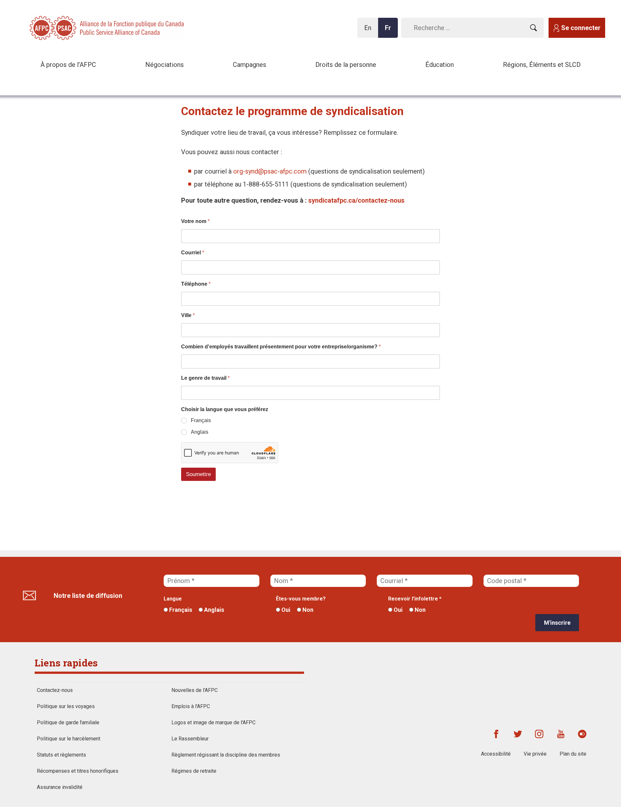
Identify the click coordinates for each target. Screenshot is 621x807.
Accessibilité (496, 754)
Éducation (439, 65)
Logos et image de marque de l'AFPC (213, 722)
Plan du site (573, 754)
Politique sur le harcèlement (68, 739)
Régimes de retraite (193, 771)
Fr (390, 31)
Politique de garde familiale (68, 722)
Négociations (164, 65)
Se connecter (581, 28)
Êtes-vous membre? (301, 599)
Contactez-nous (55, 690)
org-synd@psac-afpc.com (270, 171)
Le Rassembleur (190, 739)
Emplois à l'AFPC (190, 706)
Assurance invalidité (59, 787)
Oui (285, 609)
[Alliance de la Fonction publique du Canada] (71, 27)
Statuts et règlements (61, 755)
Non (307, 609)
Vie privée (535, 754)
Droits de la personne (345, 65)
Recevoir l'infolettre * (414, 599)
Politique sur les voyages (66, 706)
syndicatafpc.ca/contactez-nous (356, 200)
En (369, 31)
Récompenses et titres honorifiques (77, 771)
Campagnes (249, 65)
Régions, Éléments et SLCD (542, 65)
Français (180, 609)
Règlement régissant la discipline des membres (225, 755)
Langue (173, 599)
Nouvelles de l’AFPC (194, 690)
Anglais (213, 609)
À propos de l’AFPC (68, 65)
